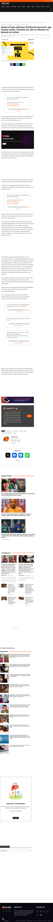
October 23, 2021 (18, 325)
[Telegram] (17, 64)
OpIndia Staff (31, 39)
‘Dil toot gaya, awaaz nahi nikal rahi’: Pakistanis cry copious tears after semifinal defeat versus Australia (18, 494)
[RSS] (47, 1)
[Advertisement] (17, 357)
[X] (49, 1)
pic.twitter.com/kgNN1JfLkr (20, 306)
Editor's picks (3, 24)
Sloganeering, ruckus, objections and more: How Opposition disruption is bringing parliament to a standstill (12, 600)
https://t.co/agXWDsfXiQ (13, 105)
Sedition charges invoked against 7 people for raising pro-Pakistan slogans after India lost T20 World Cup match (16, 514)
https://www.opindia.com (15, 438)
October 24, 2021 (18, 343)
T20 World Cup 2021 (23, 431)
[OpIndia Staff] (6, 440)
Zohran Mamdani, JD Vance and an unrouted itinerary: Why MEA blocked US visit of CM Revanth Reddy (29, 600)
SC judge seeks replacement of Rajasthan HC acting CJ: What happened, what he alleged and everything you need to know (20, 675)
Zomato (15, 432)
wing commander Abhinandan (7, 432)
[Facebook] (44, 1)
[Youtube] (52, 1)
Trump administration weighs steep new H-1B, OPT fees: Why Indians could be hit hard (20, 746)
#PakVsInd (16, 104)
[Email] (20, 64)
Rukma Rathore (22, 575)
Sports (22, 24)
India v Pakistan (15, 431)
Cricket (26, 24)
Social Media (6, 22)
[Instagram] (46, 1)
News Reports (10, 24)
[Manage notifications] (3, 919)
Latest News (4, 651)
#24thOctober (10, 104)
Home (2, 22)
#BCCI (8, 320)
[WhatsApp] (50, 1)
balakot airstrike (8, 431)
